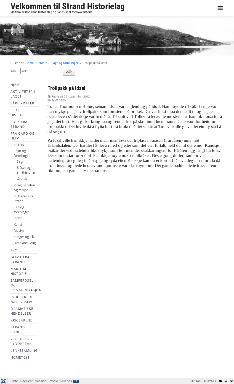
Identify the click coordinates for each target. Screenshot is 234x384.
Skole (16, 251)
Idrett (18, 219)
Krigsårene (21, 321)
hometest (20, 358)
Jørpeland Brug (25, 244)
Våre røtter (22, 104)
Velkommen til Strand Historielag (68, 6)
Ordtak (22, 179)
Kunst (18, 225)
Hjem (15, 86)
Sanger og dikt (24, 238)
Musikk (19, 231)
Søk (69, 72)
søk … (15, 72)
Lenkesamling (24, 351)
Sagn (20, 162)
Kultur (17, 146)
